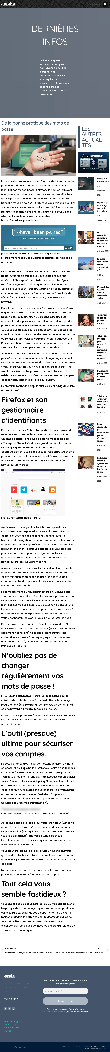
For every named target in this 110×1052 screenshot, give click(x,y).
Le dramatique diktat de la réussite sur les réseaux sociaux (102, 239)
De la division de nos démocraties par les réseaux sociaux (103, 432)
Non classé (86, 156)
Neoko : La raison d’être (103, 180)
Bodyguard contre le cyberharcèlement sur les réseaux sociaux (102, 464)
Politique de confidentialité (11, 1026)
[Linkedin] (5, 1008)
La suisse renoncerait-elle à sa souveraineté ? (103, 264)
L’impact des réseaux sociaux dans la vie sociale (103, 292)
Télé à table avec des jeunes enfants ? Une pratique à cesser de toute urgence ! (102, 347)
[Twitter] (13, 1008)
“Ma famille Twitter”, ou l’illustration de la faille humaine (102, 402)
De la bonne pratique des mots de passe (103, 375)
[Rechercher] (105, 4)
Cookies (8, 1030)
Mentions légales (13, 1021)
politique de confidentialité (54, 1011)
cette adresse (25, 772)
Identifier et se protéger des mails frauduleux (102, 206)
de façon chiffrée (35, 576)
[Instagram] (9, 1008)
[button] (52, 3)
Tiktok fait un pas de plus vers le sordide (102, 319)
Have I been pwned (12, 641)
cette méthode (10, 724)
